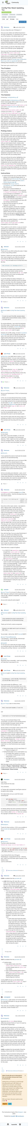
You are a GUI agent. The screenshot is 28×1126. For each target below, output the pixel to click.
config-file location (11, 106)
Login (10, 1103)
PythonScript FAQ (16, 179)
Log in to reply (23, 21)
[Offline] (2, 27)
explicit (16, 326)
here (9, 402)
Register (5, 1103)
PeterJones (6, 27)
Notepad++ (21, 1112)
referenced (15, 870)
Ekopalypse (6, 779)
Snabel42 (6, 589)
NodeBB (13, 1116)
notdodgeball (7, 997)
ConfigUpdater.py (11, 97)
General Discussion (7, 12)
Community (15, 2)
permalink (5, 829)
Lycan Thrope (7, 353)
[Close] (25, 1075)
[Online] (2, 589)
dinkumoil (6, 246)
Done (19, 634)
